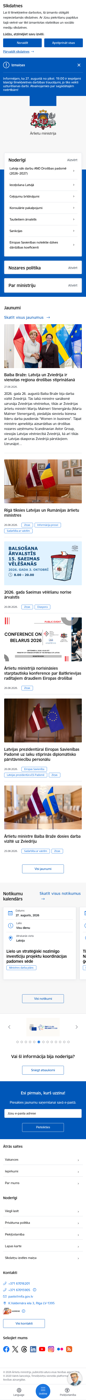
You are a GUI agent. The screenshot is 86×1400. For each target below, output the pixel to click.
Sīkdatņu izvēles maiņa (21, 1258)
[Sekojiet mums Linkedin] (33, 1349)
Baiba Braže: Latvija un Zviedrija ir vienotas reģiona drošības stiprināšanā (39, 377)
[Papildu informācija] (34, 1289)
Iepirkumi (11, 1171)
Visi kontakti (24, 1323)
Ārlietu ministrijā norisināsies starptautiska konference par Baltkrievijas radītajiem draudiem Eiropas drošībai (42, 673)
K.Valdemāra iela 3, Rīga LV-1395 (31, 1303)
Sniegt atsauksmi (43, 1070)
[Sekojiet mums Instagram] (51, 1349)
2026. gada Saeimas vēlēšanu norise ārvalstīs (37, 595)
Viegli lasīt (12, 1211)
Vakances (11, 1160)
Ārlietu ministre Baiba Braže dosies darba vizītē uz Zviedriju (42, 839)
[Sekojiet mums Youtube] (42, 1349)
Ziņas (27, 525)
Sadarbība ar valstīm (18, 530)
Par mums (12, 1183)
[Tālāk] (77, 1026)
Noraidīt (22, 43)
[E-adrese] (11, 1311)
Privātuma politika (17, 1223)
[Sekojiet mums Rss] (69, 1349)
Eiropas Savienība (34, 769)
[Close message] (79, 65)
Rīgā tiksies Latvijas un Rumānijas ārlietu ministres (41, 513)
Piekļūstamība (14, 1234)
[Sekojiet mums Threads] (24, 1349)
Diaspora (42, 606)
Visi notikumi (43, 999)
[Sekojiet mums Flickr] (60, 1349)
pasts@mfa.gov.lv (20, 1296)
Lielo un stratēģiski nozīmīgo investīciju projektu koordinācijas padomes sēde (36, 956)
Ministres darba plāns (21, 967)
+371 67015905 (19, 1290)
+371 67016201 (19, 1283)
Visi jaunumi (43, 869)
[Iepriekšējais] (9, 1026)
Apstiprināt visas (63, 43)
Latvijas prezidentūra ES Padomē (25, 775)
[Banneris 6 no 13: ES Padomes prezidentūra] (43, 1027)
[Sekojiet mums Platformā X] (15, 1349)
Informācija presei (47, 525)
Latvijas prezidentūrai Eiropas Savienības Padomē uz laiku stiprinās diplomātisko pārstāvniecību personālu (41, 754)
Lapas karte (13, 1246)
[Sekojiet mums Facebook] (6, 1349)
